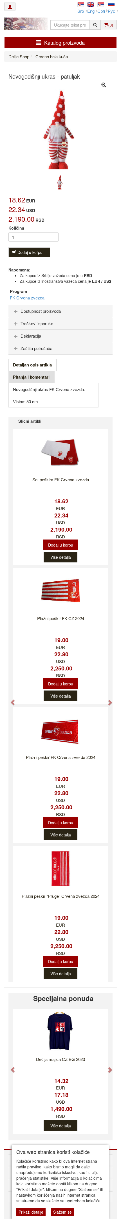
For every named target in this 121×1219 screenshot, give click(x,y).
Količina (16, 228)
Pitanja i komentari (31, 377)
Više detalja (60, 557)
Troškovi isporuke (37, 323)
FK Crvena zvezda (27, 298)
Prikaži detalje (31, 1212)
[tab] (60, 311)
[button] (10, 699)
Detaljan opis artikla (32, 365)
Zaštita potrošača (36, 348)
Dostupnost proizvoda (41, 311)
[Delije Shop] (24, 25)
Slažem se (62, 1212)
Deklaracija (31, 336)
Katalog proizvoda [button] (64, 42)
